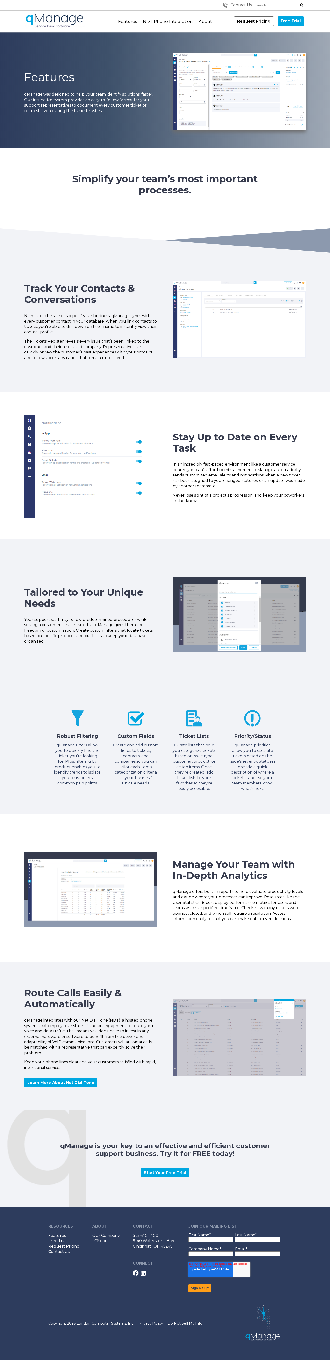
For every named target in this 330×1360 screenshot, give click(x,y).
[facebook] (136, 1274)
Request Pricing (254, 21)
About (205, 21)
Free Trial (291, 21)
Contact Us (241, 5)
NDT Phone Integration (168, 21)
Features (127, 21)
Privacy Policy (151, 1323)
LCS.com (100, 1240)
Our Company (106, 1235)
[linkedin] (143, 1274)
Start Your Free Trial (165, 1172)
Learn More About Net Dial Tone (60, 1082)
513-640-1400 (145, 1235)
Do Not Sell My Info (185, 1323)
